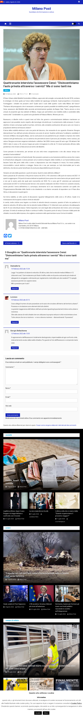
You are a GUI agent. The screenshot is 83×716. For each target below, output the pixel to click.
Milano (7, 90)
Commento (10, 367)
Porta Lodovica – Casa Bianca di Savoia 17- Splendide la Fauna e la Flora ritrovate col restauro (14, 243)
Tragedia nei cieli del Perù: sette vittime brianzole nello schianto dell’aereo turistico (37, 574)
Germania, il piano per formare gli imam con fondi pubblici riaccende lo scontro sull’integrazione (67, 607)
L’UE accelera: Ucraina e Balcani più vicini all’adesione (40, 605)
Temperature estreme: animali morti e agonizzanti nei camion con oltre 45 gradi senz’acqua (40, 667)
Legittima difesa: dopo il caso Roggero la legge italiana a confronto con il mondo (13, 513)
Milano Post (41, 8)
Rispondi (15, 288)
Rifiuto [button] (46, 713)
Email (8, 397)
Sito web (8, 406)
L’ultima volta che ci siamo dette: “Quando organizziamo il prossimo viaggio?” (66, 513)
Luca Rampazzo (60, 521)
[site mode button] (74, 24)
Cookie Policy (76, 703)
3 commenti (35, 94)
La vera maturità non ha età (38, 511)
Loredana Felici (33, 517)
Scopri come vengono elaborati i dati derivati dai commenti (56, 425)
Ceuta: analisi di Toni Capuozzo (14, 604)
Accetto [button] (38, 713)
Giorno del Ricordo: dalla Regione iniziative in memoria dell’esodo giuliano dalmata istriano (71, 243)
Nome (8, 388)
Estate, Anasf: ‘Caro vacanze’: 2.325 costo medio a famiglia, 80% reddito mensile (41, 482)
